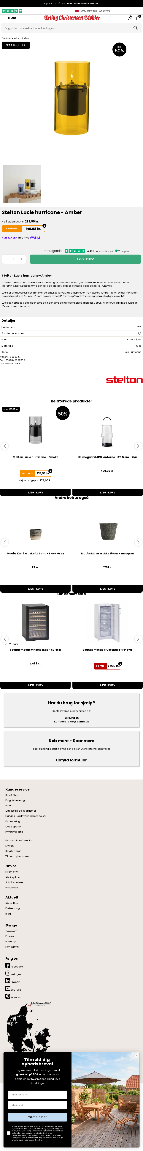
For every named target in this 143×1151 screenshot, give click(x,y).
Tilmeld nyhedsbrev (17, 856)
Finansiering (12, 821)
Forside (6, 38)
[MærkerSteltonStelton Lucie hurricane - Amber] (22, 184)
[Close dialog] (136, 1055)
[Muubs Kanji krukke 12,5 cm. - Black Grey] (35, 526)
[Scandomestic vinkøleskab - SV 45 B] (35, 622)
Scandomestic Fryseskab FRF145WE (108, 650)
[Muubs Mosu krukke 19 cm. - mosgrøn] (107, 526)
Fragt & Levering (15, 800)
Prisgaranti (11, 887)
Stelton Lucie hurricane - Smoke (35, 457)
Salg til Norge (13, 851)
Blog (8, 913)
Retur (8, 805)
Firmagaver (12, 947)
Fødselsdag (12, 908)
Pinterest (15, 997)
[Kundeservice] (130, 18)
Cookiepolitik (13, 826)
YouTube (15, 990)
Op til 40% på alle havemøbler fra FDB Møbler (71, 3)
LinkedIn (15, 982)
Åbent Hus (11, 903)
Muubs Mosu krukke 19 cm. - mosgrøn (107, 553)
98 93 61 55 (71, 718)
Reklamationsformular (18, 840)
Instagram (16, 974)
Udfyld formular (71, 760)
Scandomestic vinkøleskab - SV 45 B (35, 650)
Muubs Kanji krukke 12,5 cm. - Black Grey (35, 553)
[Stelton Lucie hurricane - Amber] (71, 101)
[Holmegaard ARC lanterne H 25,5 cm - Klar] (107, 430)
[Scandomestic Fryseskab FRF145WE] (107, 622)
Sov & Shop (12, 795)
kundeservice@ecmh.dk (71, 721)
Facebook (16, 966)
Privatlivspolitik (14, 832)
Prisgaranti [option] (94, 10)
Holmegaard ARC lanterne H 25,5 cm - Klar (107, 457)
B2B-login (11, 941)
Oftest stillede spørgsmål (20, 811)
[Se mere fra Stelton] (124, 379)
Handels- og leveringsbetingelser (25, 816)
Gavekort (11, 931)
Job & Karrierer (14, 882)
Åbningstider (13, 877)
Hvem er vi (11, 872)
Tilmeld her (37, 1117)
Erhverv (9, 846)
